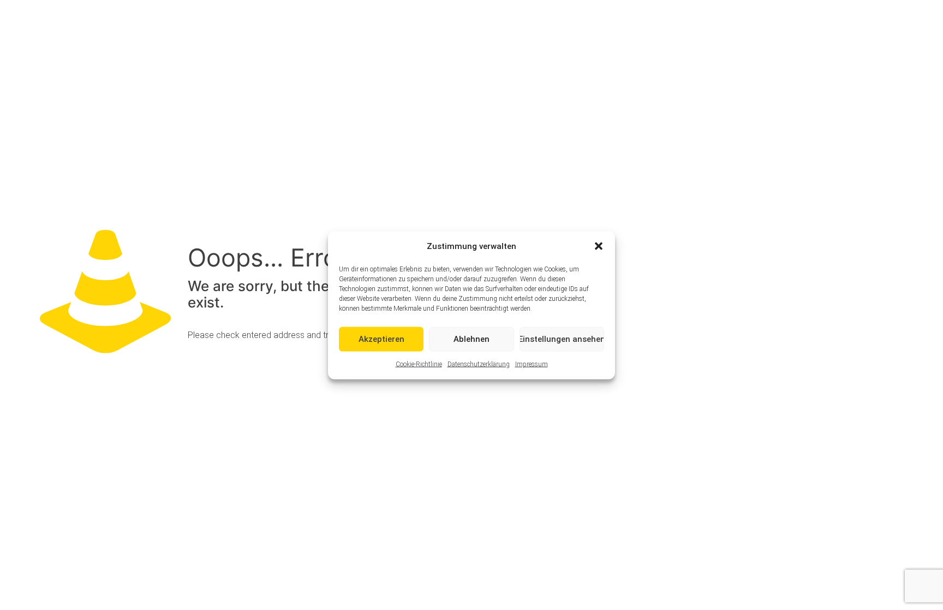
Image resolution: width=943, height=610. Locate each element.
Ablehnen (471, 339)
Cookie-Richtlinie (419, 364)
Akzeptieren (381, 339)
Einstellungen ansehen (562, 339)
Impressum (531, 364)
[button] (598, 246)
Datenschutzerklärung (478, 364)
